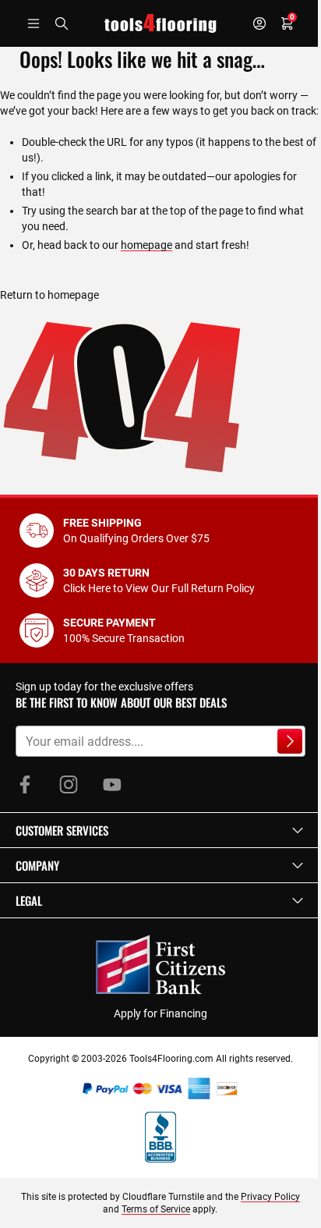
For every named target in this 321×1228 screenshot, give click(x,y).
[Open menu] (33, 23)
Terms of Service (156, 1209)
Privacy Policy (270, 1196)
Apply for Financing (160, 1013)
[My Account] (259, 23)
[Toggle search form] (62, 23)
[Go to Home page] (160, 23)
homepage (146, 245)
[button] (160, 830)
